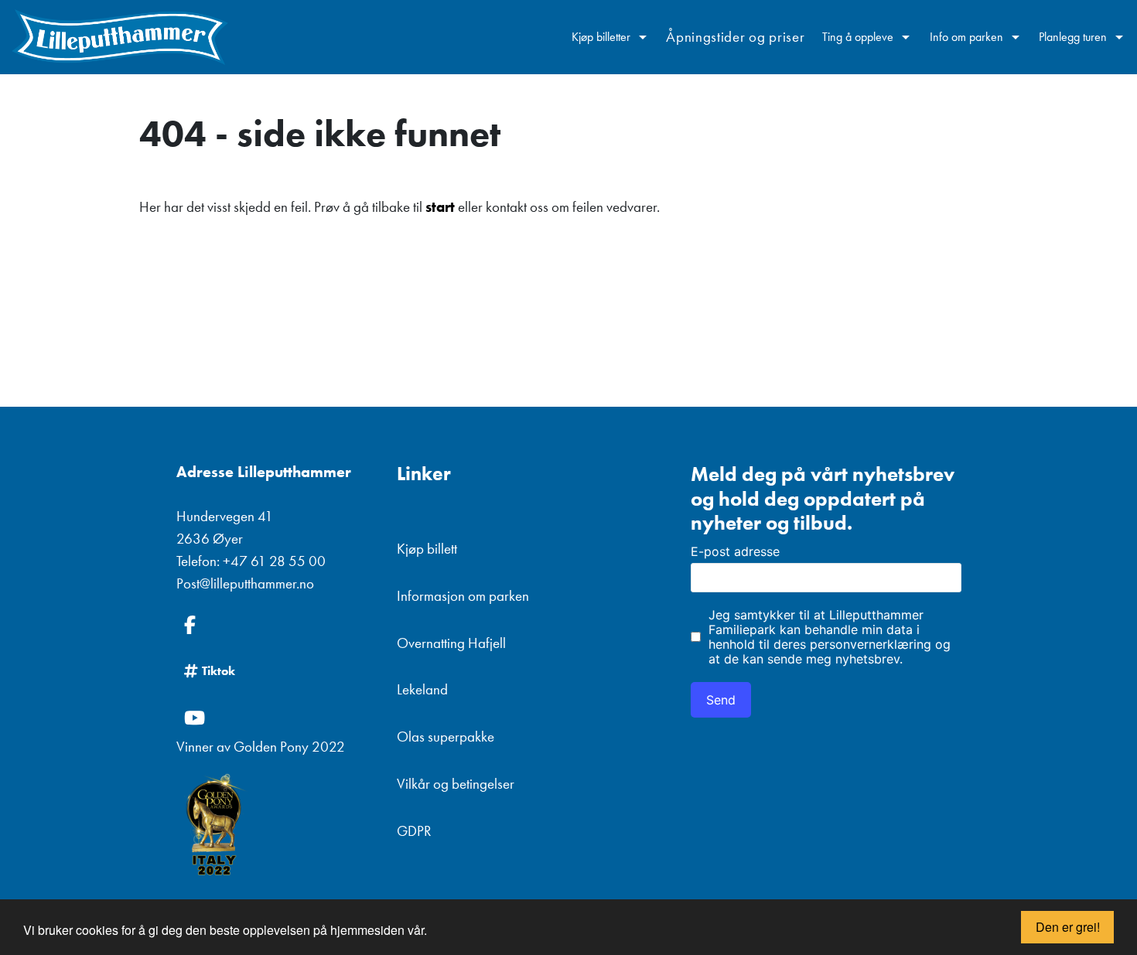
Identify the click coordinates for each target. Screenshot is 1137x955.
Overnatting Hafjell (451, 643)
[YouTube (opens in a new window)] (275, 718)
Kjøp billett (427, 548)
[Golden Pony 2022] (275, 826)
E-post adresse (735, 551)
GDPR (414, 831)
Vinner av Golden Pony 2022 (260, 746)
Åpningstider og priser (735, 36)
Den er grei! (1068, 927)
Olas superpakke (445, 736)
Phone (697, 434)
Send (721, 700)
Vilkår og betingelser (455, 783)
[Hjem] (120, 37)
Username (708, 434)
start (440, 207)
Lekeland (422, 689)
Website (702, 434)
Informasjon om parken (463, 595)
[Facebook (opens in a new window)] (275, 625)
